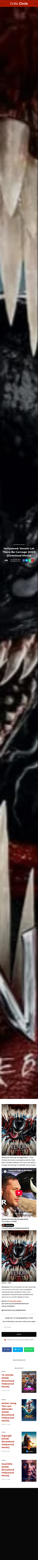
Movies (23, 544)
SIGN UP (19, 1334)
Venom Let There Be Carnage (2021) (15, 1219)
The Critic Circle (15, 1301)
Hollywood (16, 544)
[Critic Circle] (19, 3)
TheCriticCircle (16, 559)
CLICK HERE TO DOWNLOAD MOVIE (16, 1228)
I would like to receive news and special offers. (20, 1339)
